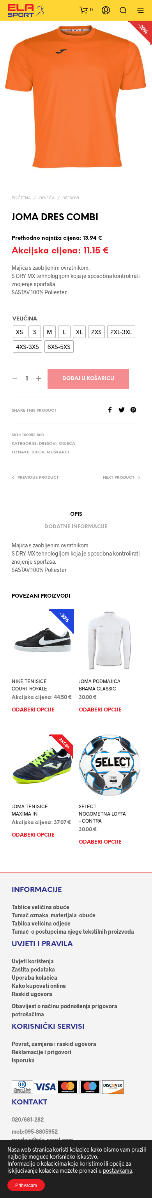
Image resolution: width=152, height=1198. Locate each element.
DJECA (38, 452)
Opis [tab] (76, 514)
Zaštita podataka (33, 969)
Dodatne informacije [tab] (76, 526)
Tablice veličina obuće (40, 907)
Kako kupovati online (39, 985)
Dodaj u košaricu (88, 378)
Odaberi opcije (33, 710)
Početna (21, 198)
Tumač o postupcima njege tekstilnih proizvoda (73, 931)
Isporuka (23, 1060)
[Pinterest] (135, 410)
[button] (86, 10)
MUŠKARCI (58, 452)
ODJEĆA (47, 198)
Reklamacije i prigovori (41, 1052)
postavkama (117, 1170)
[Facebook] (112, 410)
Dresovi (70, 198)
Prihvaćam (26, 1185)
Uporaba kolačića (34, 977)
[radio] (19, 332)
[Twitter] (124, 410)
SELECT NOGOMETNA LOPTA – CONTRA (102, 813)
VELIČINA (24, 319)
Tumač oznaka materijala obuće (53, 915)
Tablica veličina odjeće (41, 923)
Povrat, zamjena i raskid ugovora (54, 1044)
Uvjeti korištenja (33, 961)
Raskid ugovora (32, 994)
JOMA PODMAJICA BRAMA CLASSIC (99, 685)
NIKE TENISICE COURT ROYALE (29, 685)
